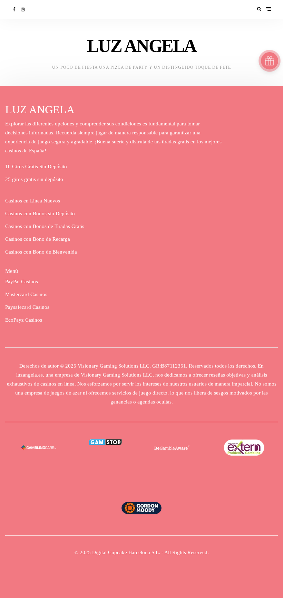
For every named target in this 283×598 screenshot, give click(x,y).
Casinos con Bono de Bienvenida (41, 252)
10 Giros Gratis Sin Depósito (36, 166)
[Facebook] (14, 9)
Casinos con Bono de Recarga (37, 239)
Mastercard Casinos (26, 294)
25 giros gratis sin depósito (34, 179)
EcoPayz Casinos (23, 320)
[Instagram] (23, 9)
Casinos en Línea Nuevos (32, 200)
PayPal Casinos (21, 281)
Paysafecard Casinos (27, 307)
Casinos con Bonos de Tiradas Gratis (44, 226)
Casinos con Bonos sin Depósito (40, 213)
